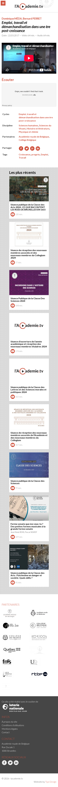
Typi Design (50, 781)
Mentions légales (10, 728)
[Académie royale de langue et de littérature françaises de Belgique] (14, 625)
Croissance (24, 154)
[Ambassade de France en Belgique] (14, 686)
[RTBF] (42, 674)
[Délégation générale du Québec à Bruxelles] (14, 650)
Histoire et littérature (38, 128)
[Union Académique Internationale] (42, 650)
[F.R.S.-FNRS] (14, 662)
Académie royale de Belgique (34, 136)
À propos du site (9, 721)
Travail (22, 157)
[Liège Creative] (14, 674)
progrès (35, 154)
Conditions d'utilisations (13, 725)
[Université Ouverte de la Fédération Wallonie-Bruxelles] (42, 662)
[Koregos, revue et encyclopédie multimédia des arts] (42, 637)
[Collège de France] (14, 637)
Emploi (44, 154)
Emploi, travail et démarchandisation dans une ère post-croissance (36, 117)
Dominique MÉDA (12, 18)
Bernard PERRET (32, 18)
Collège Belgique (27, 139)
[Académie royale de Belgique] (14, 613)
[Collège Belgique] (42, 625)
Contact (6, 732)
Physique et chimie (28, 131)
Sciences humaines (28, 125)
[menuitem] (29, 721)
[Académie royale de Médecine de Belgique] (42, 613)
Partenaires (10, 604)
